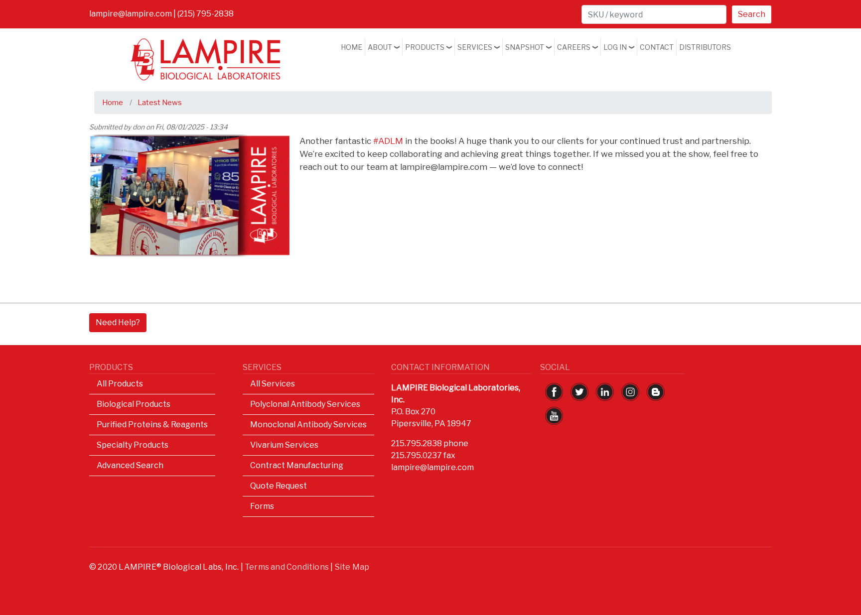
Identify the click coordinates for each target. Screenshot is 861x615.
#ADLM (388, 140)
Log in (615, 47)
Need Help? (118, 322)
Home (351, 47)
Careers (573, 47)
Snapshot (524, 47)
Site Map (352, 567)
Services (474, 47)
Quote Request (278, 486)
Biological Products (133, 404)
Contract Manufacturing (296, 465)
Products (424, 47)
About (380, 47)
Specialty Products (132, 445)
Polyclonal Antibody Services (305, 404)
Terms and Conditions (287, 567)
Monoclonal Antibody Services (308, 424)
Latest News (160, 102)
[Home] (206, 44)
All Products (120, 383)
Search (751, 14)
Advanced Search (130, 465)
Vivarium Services (284, 445)
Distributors (705, 47)
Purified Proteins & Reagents (152, 424)
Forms (262, 506)
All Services (272, 383)
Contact (657, 47)
